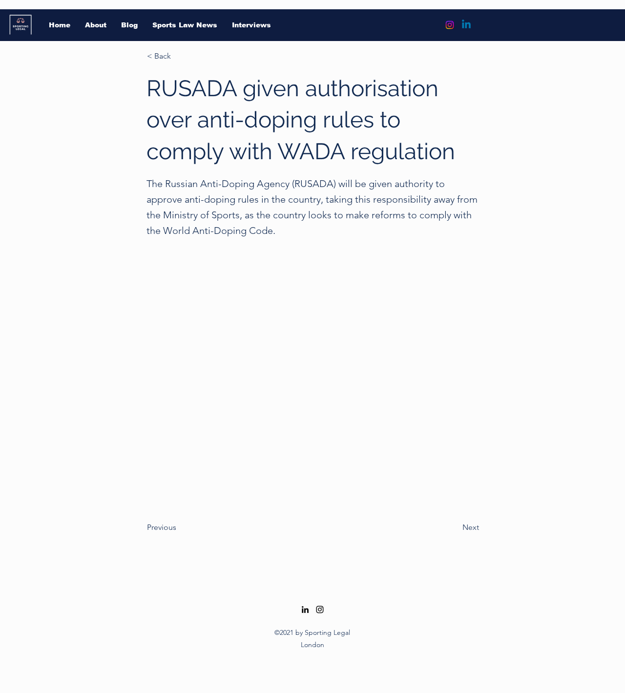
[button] (179, 56)
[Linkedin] (466, 25)
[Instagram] (449, 25)
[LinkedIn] (305, 609)
